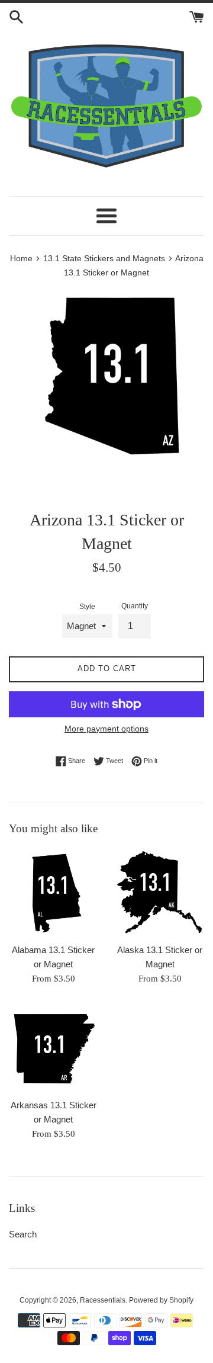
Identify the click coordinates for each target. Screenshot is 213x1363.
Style (87, 606)
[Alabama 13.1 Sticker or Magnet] (53, 892)
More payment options (106, 728)
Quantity (134, 606)
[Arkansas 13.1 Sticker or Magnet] (53, 1047)
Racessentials (102, 1300)
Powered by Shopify (161, 1300)
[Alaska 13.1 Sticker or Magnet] (159, 892)
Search (23, 1234)
